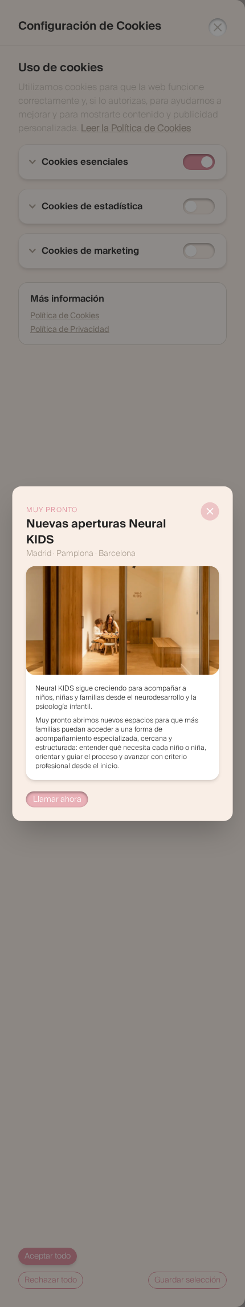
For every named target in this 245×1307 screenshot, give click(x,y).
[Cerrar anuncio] (210, 511)
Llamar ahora (57, 799)
